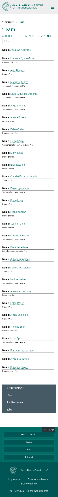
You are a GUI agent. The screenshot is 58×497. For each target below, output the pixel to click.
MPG (29, 449)
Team (10, 395)
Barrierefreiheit (29, 483)
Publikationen (15, 402)
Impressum (14, 479)
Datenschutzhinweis (39, 479)
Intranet (29, 457)
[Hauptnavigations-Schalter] (52, 7)
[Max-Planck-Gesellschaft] (15, 470)
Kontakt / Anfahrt (29, 434)
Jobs (9, 409)
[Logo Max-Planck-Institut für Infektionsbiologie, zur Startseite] (23, 6)
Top (51, 430)
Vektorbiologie (15, 388)
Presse (29, 442)
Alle (49, 36)
